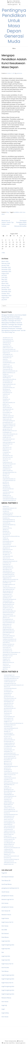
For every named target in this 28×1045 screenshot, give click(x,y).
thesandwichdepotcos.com (9, 424)
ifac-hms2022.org (7, 533)
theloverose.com (8, 710)
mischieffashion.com (7, 444)
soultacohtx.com (6, 665)
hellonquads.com (7, 551)
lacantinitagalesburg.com (9, 572)
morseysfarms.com (7, 649)
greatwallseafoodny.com (10, 708)
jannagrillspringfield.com (8, 602)
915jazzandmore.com (8, 614)
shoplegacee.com (7, 391)
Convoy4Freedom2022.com (9, 480)
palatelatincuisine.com (9, 700)
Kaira (15, 1041)
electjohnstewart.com (9, 844)
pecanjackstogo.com (9, 741)
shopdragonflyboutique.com (9, 641)
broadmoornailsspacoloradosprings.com (13, 723)
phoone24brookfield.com (9, 636)
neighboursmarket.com (9, 831)
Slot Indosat (5, 933)
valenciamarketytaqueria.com (11, 728)
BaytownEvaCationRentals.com (10, 371)
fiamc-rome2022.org (7, 609)
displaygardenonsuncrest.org (10, 654)
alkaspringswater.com (8, 591)
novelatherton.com (8, 841)
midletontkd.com (8, 801)
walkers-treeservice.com (9, 774)
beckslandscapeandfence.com (11, 678)
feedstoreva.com (7, 657)
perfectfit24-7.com (7, 582)
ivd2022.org (5, 538)
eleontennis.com (7, 459)
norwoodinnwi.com (8, 829)
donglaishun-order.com (8, 607)
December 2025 (6, 267)
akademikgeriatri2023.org (9, 519)
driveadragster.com (8, 691)
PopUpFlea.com (6, 399)
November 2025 (6, 269)
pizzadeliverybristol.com (8, 574)
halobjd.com (5, 374)
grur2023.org (6, 482)
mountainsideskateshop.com (11, 814)
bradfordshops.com (7, 462)
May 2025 (4, 279)
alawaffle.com (7, 731)
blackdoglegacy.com (8, 701)
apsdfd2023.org (6, 487)
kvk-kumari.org (7, 857)
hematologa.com (8, 693)
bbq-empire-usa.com (8, 655)
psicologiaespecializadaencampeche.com (14, 685)
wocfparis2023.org (7, 509)
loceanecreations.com (9, 821)
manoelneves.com (7, 361)
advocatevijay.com (7, 465)
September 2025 (6, 271)
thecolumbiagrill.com (7, 514)
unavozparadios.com (8, 556)
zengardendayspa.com (9, 743)
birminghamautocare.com (9, 621)
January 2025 (5, 287)
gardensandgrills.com (9, 803)
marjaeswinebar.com (8, 566)
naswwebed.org (6, 469)
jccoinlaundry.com (7, 562)
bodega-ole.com (8, 836)
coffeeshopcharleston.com (9, 587)
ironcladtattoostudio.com (10, 746)
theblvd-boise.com (7, 449)
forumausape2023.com (8, 488)
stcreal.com (5, 397)
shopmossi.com (7, 776)
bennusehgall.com (7, 543)
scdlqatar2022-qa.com (8, 513)
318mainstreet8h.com (8, 592)
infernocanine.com (8, 781)
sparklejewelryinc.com (9, 744)
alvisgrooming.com (7, 627)
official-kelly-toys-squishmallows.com (11, 652)
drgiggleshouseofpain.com (9, 425)
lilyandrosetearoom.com (9, 756)
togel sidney (5, 1013)
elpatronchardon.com (8, 606)
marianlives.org (6, 344)
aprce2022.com (6, 473)
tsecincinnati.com (7, 544)
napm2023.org (6, 485)
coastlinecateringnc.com (9, 681)
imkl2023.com (6, 490)
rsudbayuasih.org (8, 849)
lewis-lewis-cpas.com (8, 457)
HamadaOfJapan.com (8, 381)
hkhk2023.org (6, 483)
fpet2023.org (6, 450)
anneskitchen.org (8, 726)
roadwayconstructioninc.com (9, 639)
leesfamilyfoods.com (8, 455)
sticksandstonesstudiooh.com (11, 773)
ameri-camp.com (6, 410)
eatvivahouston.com (9, 703)
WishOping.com (6, 389)
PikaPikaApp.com (7, 377)
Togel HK (4, 873)
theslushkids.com (8, 759)
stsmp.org (5, 359)
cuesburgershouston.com (10, 683)
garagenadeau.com (7, 429)
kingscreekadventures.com (9, 384)
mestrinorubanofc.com (9, 839)
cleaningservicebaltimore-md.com (12, 676)
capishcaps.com (6, 667)
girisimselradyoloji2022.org (9, 524)
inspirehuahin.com (7, 419)
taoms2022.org (6, 534)
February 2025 (6, 285)
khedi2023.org (6, 518)
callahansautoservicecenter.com (10, 579)
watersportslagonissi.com (9, 442)
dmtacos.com (7, 686)
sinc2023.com (6, 511)
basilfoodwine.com (8, 804)
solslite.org (6, 786)
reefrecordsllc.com (8, 730)
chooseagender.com (7, 354)
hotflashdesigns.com (8, 427)
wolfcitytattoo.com (8, 751)
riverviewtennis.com (7, 650)
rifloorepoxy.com (8, 764)
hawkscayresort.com (8, 549)
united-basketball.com (9, 734)
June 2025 (4, 277)
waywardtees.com (7, 346)
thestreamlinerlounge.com (10, 837)
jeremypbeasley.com (8, 422)
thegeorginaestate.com (8, 629)
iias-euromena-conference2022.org (11, 536)
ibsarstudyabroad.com (8, 541)
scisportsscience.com (9, 861)
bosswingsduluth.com (8, 619)
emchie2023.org (6, 523)
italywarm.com (7, 854)
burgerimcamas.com (8, 864)
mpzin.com (5, 396)
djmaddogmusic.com (9, 789)
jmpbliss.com (6, 404)
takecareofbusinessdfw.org (9, 379)
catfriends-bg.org (7, 342)
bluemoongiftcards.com (9, 809)
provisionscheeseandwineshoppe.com (12, 516)
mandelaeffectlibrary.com (9, 362)
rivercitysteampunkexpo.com (11, 811)
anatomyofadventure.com (10, 796)
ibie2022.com (6, 475)
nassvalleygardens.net (9, 842)
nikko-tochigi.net (8, 806)
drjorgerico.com (6, 405)
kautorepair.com (6, 564)
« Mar (3, 252)
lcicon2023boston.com (8, 497)
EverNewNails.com (7, 432)
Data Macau (5, 937)
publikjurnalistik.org (8, 851)
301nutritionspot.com (9, 817)
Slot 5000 (4, 930)
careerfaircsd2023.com (8, 492)
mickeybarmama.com (8, 637)
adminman (19, 73)
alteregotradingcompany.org (9, 472)
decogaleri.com (6, 554)
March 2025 (5, 283)
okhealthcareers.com (8, 337)
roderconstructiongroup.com (9, 546)
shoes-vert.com (6, 558)
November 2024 (6, 291)
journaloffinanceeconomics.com (11, 856)
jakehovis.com (6, 617)
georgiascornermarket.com (9, 581)
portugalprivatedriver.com (9, 584)
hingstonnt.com (6, 352)
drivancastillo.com (8, 798)
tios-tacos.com (7, 736)
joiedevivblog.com (8, 824)
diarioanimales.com (7, 553)
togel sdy (4, 1005)
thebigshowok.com (8, 705)
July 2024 (4, 299)
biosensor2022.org (7, 528)
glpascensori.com (8, 763)
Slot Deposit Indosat (8, 877)
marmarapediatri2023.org (9, 521)
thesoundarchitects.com (9, 791)
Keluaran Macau (6, 998)
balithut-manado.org (7, 470)
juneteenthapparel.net (9, 852)
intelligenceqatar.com (8, 376)
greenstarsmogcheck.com (9, 576)
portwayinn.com (7, 788)
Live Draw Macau (7, 884)
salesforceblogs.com (8, 367)
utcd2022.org (6, 526)
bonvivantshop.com (7, 392)
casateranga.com (8, 771)
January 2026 (5, 265)
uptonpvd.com (7, 768)
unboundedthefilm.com (8, 341)
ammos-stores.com (8, 819)
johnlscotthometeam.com (9, 439)
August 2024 (5, 297)
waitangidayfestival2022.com (9, 498)
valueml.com (6, 400)
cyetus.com (5, 460)
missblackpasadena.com (10, 725)
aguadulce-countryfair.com (9, 616)
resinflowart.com (8, 713)
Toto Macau (5, 971)
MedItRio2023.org (7, 495)
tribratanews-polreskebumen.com (12, 847)
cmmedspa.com (7, 799)
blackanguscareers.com (9, 832)
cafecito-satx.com (8, 738)
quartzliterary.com (7, 597)
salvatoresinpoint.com (8, 435)
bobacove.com (6, 634)
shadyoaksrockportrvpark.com (10, 561)
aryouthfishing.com (8, 733)
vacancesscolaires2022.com (9, 500)
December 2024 (6, 289)
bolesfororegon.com (9, 834)
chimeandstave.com (8, 706)
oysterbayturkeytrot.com (10, 753)
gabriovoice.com (8, 711)
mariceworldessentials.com (9, 611)
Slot (3, 952)
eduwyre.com (6, 445)
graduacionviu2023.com (9, 739)
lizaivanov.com (7, 695)
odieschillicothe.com (7, 571)
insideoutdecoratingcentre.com (10, 434)
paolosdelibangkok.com (8, 632)
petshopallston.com (8, 718)
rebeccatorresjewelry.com (9, 402)
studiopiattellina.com (8, 601)
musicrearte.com (7, 647)
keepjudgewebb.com (9, 794)
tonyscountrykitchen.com (9, 622)
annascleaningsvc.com (9, 749)
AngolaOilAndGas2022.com (9, 479)
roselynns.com (6, 364)
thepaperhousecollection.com (11, 783)
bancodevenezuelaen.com (9, 349)
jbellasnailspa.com (7, 624)
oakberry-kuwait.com (8, 596)
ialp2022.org (5, 529)
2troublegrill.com (8, 769)
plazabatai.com (6, 548)
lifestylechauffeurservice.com (10, 430)
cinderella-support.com (8, 415)
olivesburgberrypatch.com (10, 758)
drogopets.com (6, 659)
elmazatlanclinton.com (8, 568)
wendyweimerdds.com (8, 409)
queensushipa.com (7, 407)
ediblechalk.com (6, 660)
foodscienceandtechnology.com (11, 859)
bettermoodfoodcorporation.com (10, 351)
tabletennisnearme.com (8, 662)
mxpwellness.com (8, 779)
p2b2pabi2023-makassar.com (10, 508)
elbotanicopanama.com (8, 559)
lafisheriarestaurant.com (8, 612)
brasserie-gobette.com (8, 645)
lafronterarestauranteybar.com (11, 754)
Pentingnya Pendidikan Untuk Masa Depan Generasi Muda (14, 25)
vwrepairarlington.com (9, 675)
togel (3, 1009)
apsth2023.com (6, 493)
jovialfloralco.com (7, 437)
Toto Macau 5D (6, 880)
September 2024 (6, 295)
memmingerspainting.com (9, 420)
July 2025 (4, 275)
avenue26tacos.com (8, 720)
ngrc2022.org (6, 454)
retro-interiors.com (7, 447)
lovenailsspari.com (7, 594)
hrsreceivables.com (7, 412)
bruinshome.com (8, 748)
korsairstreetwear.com (9, 716)
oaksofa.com (6, 664)
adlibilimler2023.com (7, 467)
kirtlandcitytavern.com (9, 816)
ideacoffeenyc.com (7, 569)
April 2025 (4, 281)
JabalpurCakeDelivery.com (9, 372)
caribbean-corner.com (9, 807)
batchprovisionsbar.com (8, 644)
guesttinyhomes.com (9, 696)
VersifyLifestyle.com (7, 382)
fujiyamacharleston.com (8, 604)
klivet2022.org (6, 531)
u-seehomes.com (7, 440)
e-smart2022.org (6, 452)
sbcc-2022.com (6, 477)
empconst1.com (6, 414)
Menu (14, 48)
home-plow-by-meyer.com (10, 698)
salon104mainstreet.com (8, 589)
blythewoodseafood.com (9, 631)
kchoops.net (7, 813)
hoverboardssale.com (8, 356)
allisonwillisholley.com (9, 784)
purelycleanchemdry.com (9, 387)
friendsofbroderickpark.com (9, 599)
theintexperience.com (8, 339)
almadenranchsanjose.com (9, 464)
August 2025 (5, 273)
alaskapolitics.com (7, 357)
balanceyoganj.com (7, 366)
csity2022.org (6, 539)
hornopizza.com (8, 690)
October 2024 (5, 293)
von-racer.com (6, 586)
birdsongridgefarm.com (9, 822)
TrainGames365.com (7, 369)
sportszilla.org (6, 642)
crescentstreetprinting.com (10, 688)
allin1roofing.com (8, 793)
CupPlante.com (6, 394)
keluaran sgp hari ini (12, 4)
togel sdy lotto (6, 960)
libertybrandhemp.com (9, 827)
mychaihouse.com (7, 626)
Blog (7, 212)
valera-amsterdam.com (9, 826)
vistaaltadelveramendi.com (10, 680)
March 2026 (5, 261)
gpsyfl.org (5, 669)
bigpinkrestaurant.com (8, 417)
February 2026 (6, 263)
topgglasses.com (8, 721)
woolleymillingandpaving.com (11, 766)
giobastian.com (7, 761)
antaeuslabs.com (7, 386)
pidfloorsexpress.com (8, 347)
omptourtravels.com (8, 846)
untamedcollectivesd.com (10, 778)
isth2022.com (6, 506)
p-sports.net (7, 715)
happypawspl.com (7, 577)
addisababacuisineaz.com (10, 862)
